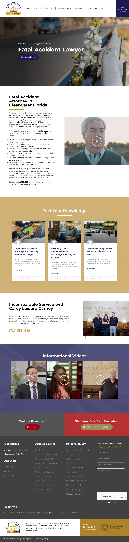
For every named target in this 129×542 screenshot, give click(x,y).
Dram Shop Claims (44, 459)
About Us (31, 9)
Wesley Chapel (78, 512)
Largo (18, 512)
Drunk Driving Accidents (46, 454)
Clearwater (9, 512)
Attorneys (8, 471)
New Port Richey (30, 512)
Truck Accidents (42, 476)
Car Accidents (41, 450)
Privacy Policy (42, 539)
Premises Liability (74, 459)
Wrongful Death (73, 454)
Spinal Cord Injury (74, 489)
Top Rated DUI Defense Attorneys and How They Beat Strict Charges (26, 251)
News (89, 9)
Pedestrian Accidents (45, 485)
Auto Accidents (46, 9)
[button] (97, 141)
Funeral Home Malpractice (78, 450)
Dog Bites (70, 463)
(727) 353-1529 (19, 330)
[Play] (28, 380)
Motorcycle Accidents (45, 472)
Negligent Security (74, 467)
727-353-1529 (110, 447)
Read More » (19, 270)
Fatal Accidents (42, 467)
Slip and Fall (72, 472)
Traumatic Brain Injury (76, 481)
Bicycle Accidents (43, 489)
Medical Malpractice (75, 494)
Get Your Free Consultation (96, 427)
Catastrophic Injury (75, 485)
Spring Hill (44, 512)
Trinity (67, 512)
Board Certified (39, 173)
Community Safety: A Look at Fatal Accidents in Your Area (99, 251)
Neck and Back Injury (76, 476)
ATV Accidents (41, 481)
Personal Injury (63, 9)
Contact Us (98, 9)
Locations (78, 9)
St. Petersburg (56, 512)
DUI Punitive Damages (46, 463)
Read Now (32, 427)
